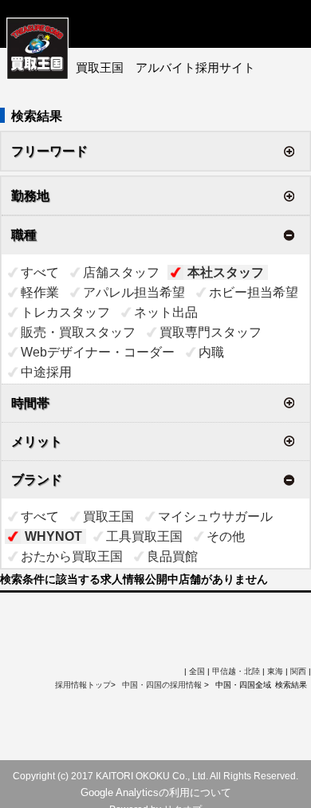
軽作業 (40, 292)
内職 (211, 352)
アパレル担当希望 (134, 292)
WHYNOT (53, 536)
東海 (275, 671)
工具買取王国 (144, 536)
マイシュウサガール (215, 516)
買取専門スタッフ (210, 332)
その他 (226, 536)
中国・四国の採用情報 (163, 684)
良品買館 (172, 556)
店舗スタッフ (121, 272)
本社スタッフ (225, 272)
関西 (298, 671)
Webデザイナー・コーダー (98, 352)
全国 (197, 671)
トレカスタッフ (65, 312)
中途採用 (46, 372)
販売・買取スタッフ (78, 332)
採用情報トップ (83, 684)
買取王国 (108, 516)
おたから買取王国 (72, 556)
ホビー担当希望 (253, 292)
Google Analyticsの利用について (156, 792)
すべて (40, 272)
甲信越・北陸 (236, 671)
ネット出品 (166, 312)
